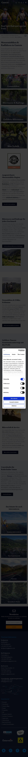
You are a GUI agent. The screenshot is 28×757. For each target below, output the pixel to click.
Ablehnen (14, 405)
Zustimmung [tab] (6, 354)
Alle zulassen (14, 398)
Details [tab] (14, 354)
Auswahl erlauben (14, 402)
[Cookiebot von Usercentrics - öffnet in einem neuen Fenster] (19, 350)
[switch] (23, 383)
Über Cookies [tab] (21, 354)
